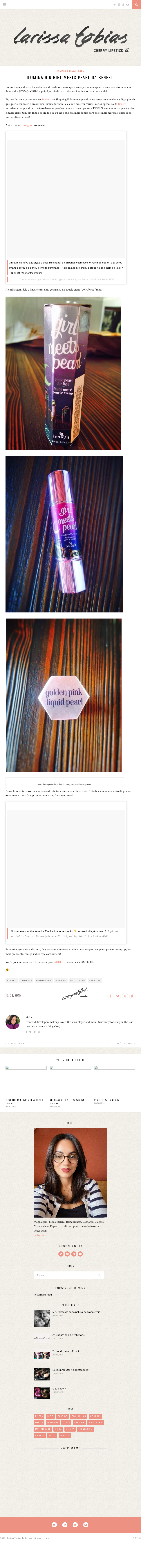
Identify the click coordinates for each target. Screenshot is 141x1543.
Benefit (122, 104)
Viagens (39, 1435)
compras (26, 980)
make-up (61, 980)
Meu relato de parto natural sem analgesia (76, 1312)
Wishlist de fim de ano (106, 1099)
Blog (50, 1416)
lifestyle (79, 1422)
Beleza (39, 1416)
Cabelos (62, 1416)
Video (52, 1435)
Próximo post (125, 1043)
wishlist (65, 1435)
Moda (58, 1429)
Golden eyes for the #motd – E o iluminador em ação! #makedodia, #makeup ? (58, 931)
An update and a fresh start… (69, 1335)
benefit (12, 980)
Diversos (52, 1422)
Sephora (46, 99)
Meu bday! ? (59, 1388)
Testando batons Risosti (66, 1351)
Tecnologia (86, 1429)
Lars (29, 1016)
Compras (62, 71)
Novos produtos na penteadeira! (71, 1369)
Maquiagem (77, 71)
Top (136, 1538)
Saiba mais (40, 1235)
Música (70, 1429)
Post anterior (16, 1043)
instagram (27, 125)
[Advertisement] (61, 1476)
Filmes (66, 1422)
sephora (95, 980)
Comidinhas (79, 1416)
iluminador (44, 980)
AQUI (57, 962)
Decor (39, 1422)
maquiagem (77, 980)
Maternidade (42, 1429)
